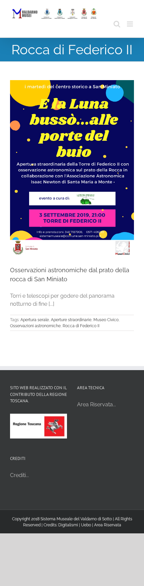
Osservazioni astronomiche (35, 326)
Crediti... (19, 475)
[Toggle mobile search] (117, 23)
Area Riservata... (96, 404)
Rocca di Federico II (81, 326)
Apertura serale (34, 319)
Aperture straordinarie (71, 319)
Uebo (86, 525)
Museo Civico (106, 319)
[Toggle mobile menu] (130, 23)
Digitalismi (68, 525)
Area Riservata (107, 525)
